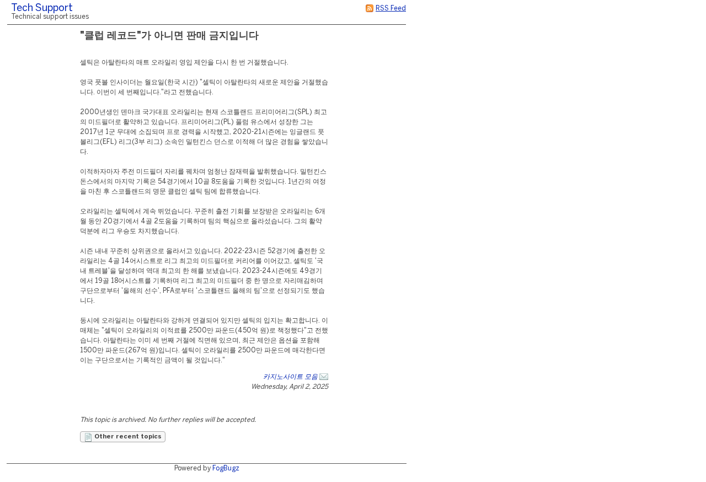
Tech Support (42, 8)
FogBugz (225, 468)
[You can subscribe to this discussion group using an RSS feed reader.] (369, 9)
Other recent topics (127, 437)
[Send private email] (323, 377)
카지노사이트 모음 (290, 377)
